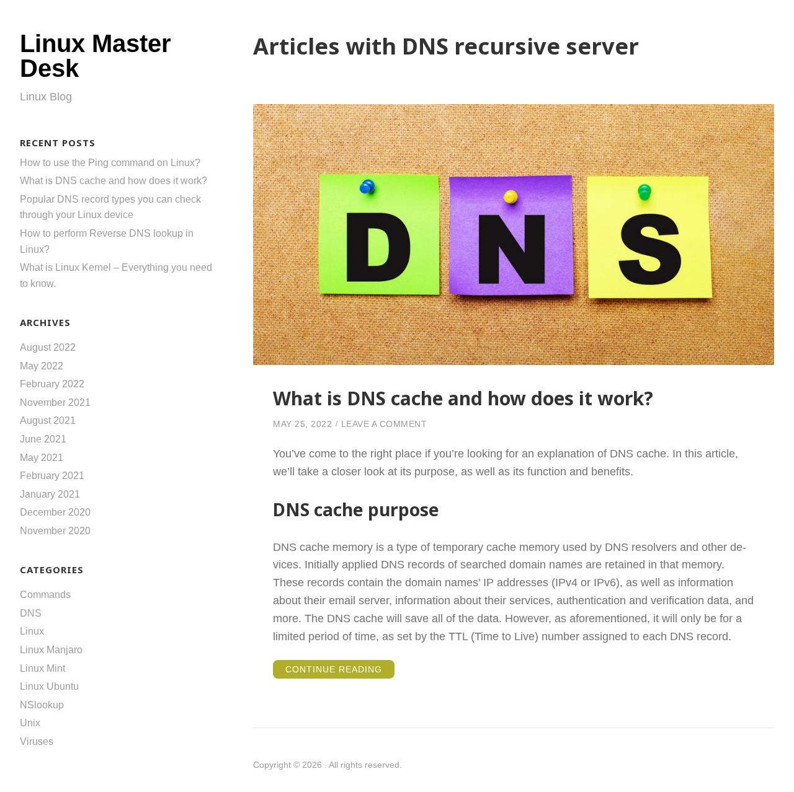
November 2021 (55, 402)
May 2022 (41, 366)
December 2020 (55, 512)
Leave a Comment (384, 424)
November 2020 (55, 531)
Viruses (36, 741)
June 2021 (43, 439)
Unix (30, 723)
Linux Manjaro (51, 650)
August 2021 (48, 420)
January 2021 (50, 494)
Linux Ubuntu (49, 686)
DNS (31, 613)
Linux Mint (42, 668)
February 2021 (52, 475)
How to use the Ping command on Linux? (110, 162)
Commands (45, 594)
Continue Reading (340, 671)
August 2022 (48, 347)
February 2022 (52, 384)
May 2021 (41, 457)
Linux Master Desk (95, 56)
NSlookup (42, 705)
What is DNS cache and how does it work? (113, 180)
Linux (32, 631)
